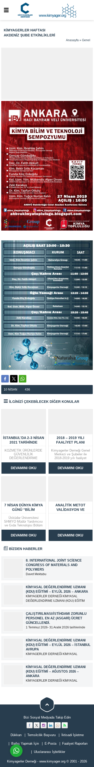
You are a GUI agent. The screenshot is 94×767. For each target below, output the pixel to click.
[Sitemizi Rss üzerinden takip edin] (65, 725)
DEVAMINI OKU (23, 468)
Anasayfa (72, 40)
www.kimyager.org (52, 761)
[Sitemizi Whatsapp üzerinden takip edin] (58, 725)
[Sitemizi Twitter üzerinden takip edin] (37, 725)
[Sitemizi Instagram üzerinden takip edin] (44, 725)
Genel (86, 40)
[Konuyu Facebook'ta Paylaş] (5, 378)
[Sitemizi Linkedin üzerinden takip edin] (51, 725)
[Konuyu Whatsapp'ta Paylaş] (22, 378)
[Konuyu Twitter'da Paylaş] (14, 378)
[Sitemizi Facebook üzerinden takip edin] (30, 725)
